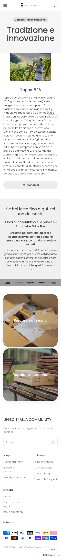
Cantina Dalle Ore (45, 116)
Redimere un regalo (11, 504)
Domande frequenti (46, 479)
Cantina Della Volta (22, 116)
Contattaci (9, 496)
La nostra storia (43, 462)
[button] (52, 555)
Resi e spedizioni (13, 512)
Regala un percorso (9, 469)
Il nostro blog (42, 473)
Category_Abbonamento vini (30, 19)
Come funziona (43, 467)
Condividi (33, 185)
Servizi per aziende (14, 477)
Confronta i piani (13, 462)
